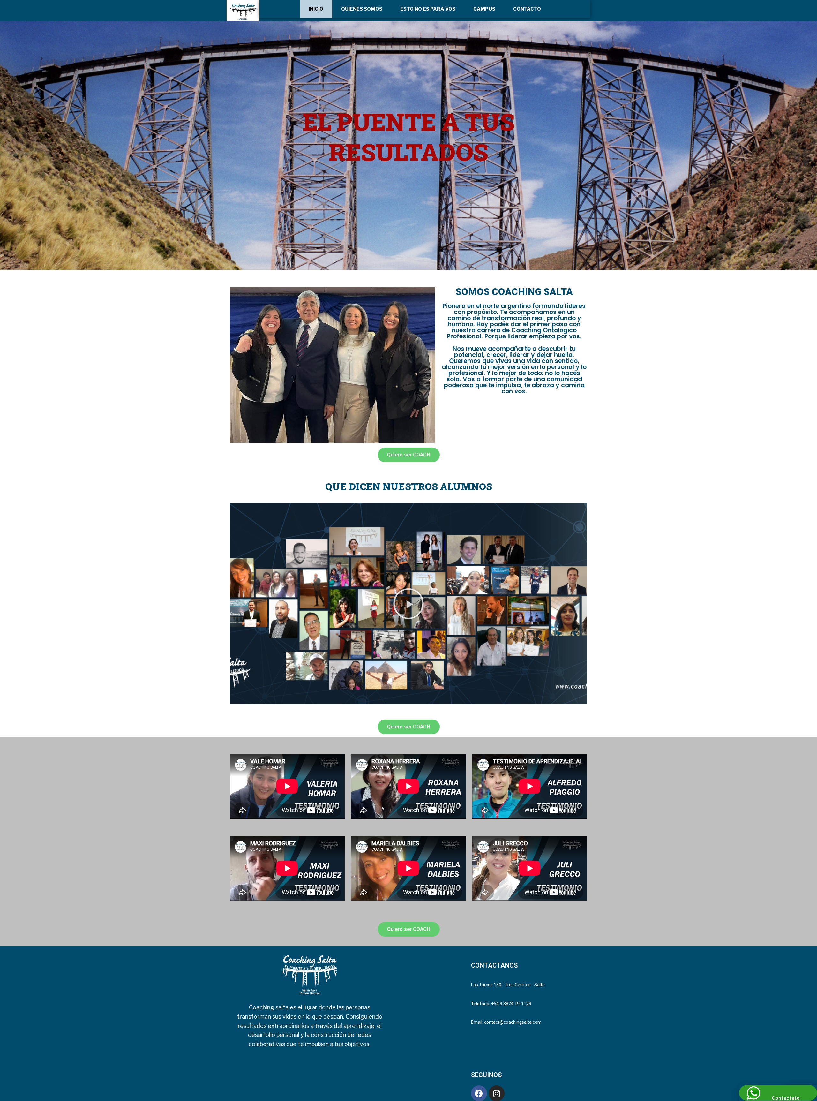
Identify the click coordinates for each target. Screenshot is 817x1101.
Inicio (316, 9)
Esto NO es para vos (427, 9)
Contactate (785, 1098)
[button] (409, 455)
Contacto (527, 9)
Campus (484, 9)
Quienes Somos (361, 9)
